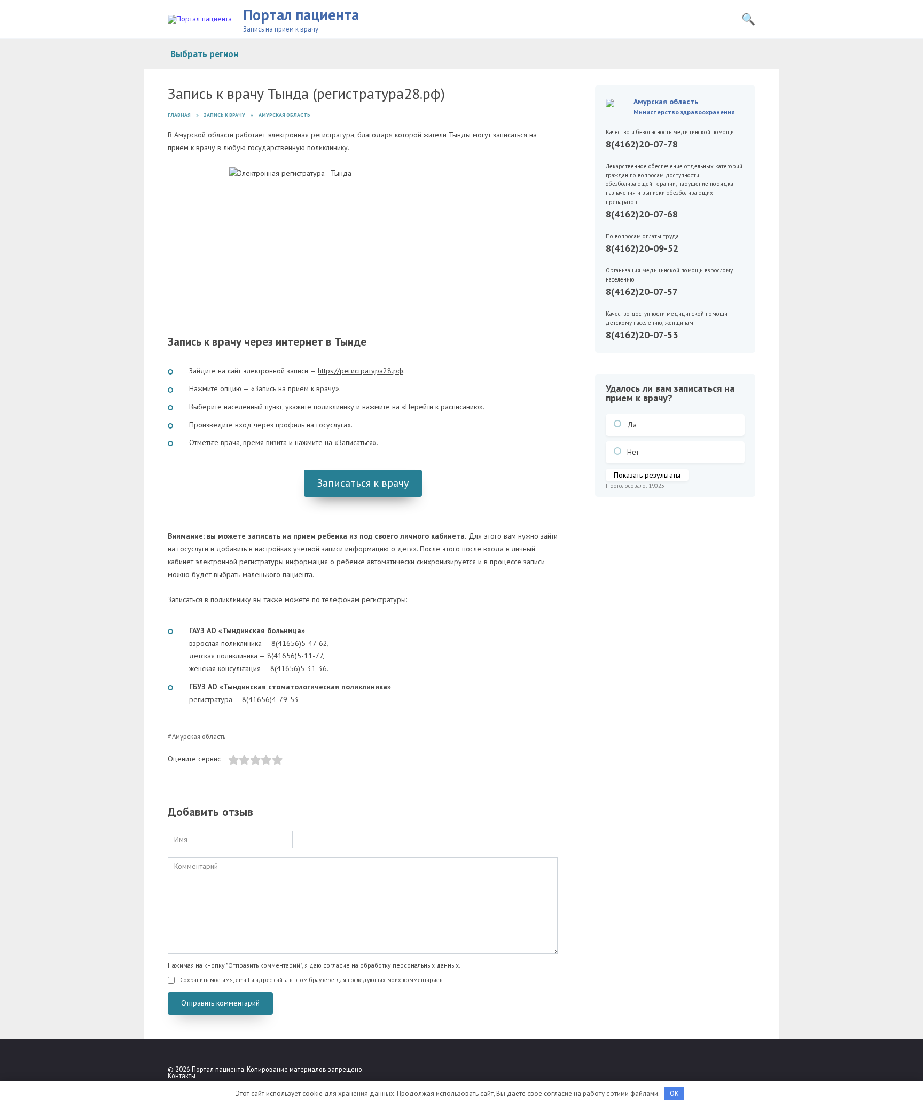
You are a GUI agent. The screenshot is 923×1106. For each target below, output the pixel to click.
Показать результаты (647, 475)
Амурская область (198, 736)
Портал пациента (301, 15)
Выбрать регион (204, 54)
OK (674, 1093)
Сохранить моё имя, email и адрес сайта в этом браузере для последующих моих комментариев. (312, 980)
